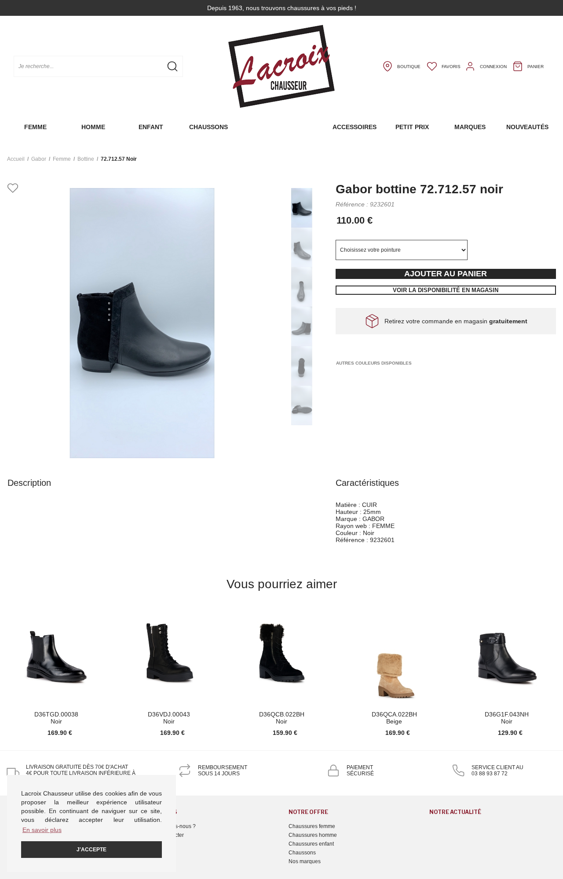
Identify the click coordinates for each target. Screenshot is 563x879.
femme (62, 159)
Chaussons (208, 126)
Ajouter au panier (445, 273)
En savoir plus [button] (42, 829)
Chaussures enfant (311, 844)
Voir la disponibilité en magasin (445, 290)
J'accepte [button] (91, 849)
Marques (470, 126)
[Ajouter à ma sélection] (12, 188)
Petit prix (412, 126)
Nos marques (305, 861)
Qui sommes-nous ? (172, 826)
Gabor (38, 159)
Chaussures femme (312, 826)
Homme (93, 126)
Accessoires (355, 126)
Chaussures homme (313, 835)
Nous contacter (166, 835)
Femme (35, 126)
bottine (85, 159)
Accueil (16, 159)
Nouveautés (527, 126)
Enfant (151, 126)
